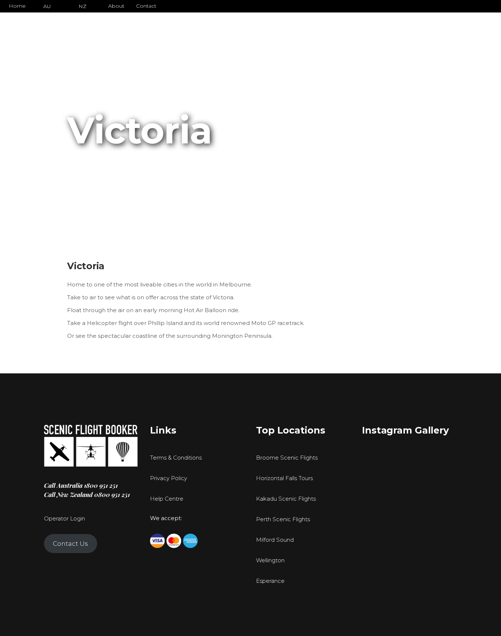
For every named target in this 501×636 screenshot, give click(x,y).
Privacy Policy (168, 478)
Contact (146, 6)
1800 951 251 (101, 485)
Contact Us (70, 543)
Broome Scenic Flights (287, 457)
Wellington (270, 560)
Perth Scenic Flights (283, 519)
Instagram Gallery (405, 430)
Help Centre (166, 498)
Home (17, 6)
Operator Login (64, 518)
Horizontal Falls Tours (284, 478)
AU (47, 6)
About (116, 6)
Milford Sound (275, 539)
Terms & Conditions (176, 457)
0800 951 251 (112, 494)
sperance (272, 580)
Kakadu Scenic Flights (286, 498)
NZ (82, 6)
